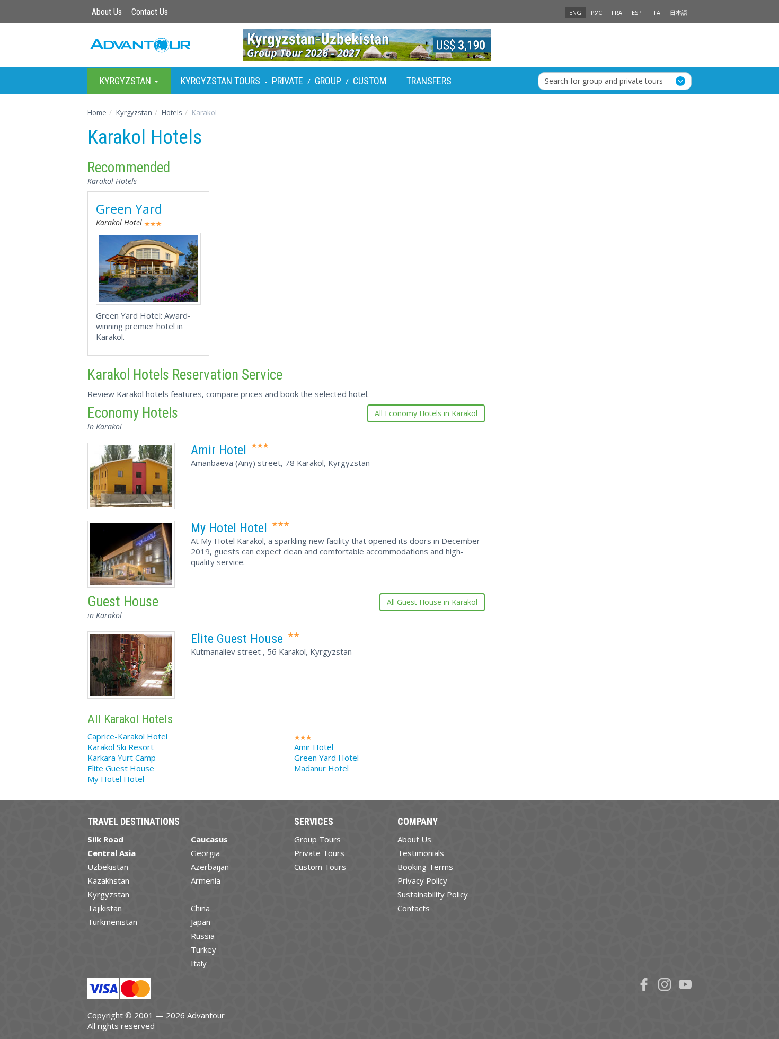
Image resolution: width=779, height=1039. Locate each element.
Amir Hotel (218, 450)
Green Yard (129, 208)
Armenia (205, 880)
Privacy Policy (422, 880)
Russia (203, 935)
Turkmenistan (112, 922)
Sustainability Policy (432, 894)
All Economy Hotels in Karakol (426, 413)
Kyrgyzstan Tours (220, 80)
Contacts (413, 908)
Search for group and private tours (604, 80)
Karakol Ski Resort (120, 747)
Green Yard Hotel (326, 757)
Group (328, 80)
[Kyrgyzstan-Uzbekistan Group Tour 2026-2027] (390, 45)
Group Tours (317, 839)
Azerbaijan (210, 866)
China (200, 908)
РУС (596, 12)
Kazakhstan (108, 880)
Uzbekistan (107, 866)
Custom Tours (320, 866)
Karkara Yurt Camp (121, 757)
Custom (369, 80)
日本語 (678, 12)
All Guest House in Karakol (432, 602)
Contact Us (149, 12)
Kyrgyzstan (108, 894)
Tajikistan (104, 908)
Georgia (205, 853)
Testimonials (420, 853)
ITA (655, 12)
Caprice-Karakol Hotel (127, 736)
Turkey (203, 949)
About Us (107, 12)
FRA (617, 12)
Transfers (429, 80)
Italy (199, 963)
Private (287, 80)
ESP (637, 12)
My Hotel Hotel (229, 528)
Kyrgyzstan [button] (126, 80)
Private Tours (319, 853)
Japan (200, 922)
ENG (575, 12)
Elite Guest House (237, 638)
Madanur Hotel (321, 768)
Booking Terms (425, 866)
